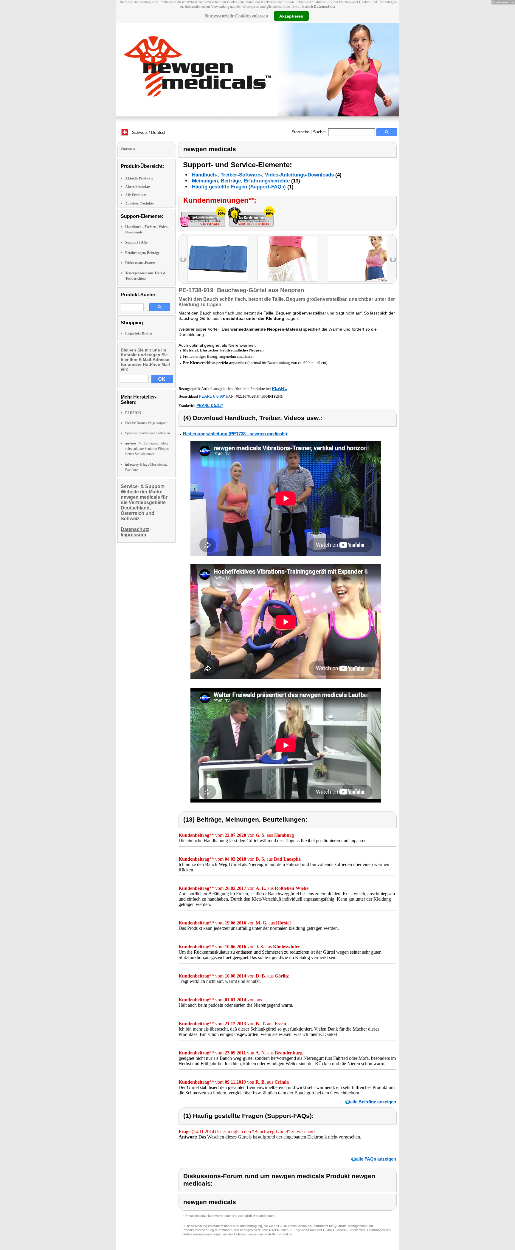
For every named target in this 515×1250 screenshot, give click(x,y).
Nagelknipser (146, 423)
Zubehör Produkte (139, 203)
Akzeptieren (291, 15)
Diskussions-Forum (140, 263)
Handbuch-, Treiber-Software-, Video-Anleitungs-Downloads (263, 175)
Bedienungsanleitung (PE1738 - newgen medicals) (235, 433)
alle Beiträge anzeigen (373, 1101)
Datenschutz (324, 6)
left (183, 259)
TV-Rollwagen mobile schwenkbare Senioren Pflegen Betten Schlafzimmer (147, 448)
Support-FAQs (136, 242)
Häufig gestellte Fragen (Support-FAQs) (239, 187)
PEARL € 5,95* (209, 405)
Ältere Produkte (137, 187)
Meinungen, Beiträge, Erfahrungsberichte (241, 181)
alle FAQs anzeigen (376, 1158)
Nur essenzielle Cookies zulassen (236, 15)
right (393, 259)
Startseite (300, 131)
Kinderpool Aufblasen (147, 433)
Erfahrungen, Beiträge (142, 253)
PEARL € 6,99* (212, 396)
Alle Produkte (135, 195)
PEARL (279, 388)
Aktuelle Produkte (139, 178)
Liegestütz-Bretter (139, 333)
